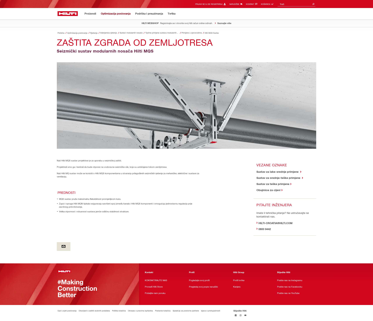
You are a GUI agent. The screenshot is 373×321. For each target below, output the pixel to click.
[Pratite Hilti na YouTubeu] (245, 315)
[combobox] (296, 4)
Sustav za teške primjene (272, 184)
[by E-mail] (63, 246)
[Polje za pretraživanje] (313, 4)
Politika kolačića (119, 311)
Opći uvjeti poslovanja (67, 311)
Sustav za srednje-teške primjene (278, 177)
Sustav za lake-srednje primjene (277, 171)
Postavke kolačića (162, 311)
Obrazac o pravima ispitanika (140, 311)
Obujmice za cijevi (268, 190)
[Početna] (68, 13)
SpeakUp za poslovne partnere (186, 311)
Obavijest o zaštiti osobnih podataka (94, 311)
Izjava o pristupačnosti (210, 311)
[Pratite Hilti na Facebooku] (235, 315)
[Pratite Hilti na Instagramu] (240, 315)
